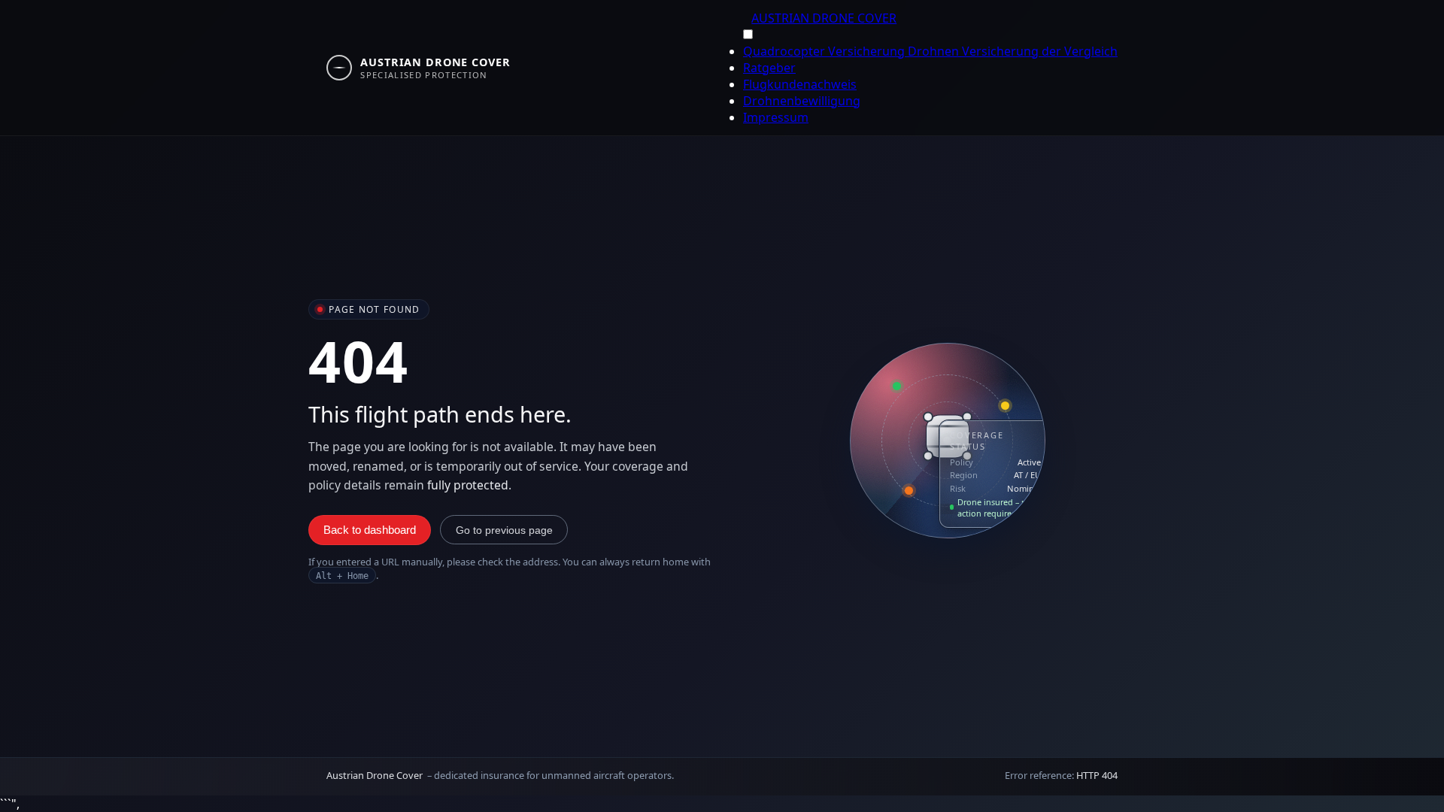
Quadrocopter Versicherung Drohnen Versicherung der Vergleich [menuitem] (930, 51)
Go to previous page (504, 530)
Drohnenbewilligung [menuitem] (801, 100)
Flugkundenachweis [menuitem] (800, 84)
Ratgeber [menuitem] (769, 67)
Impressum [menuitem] (775, 117)
